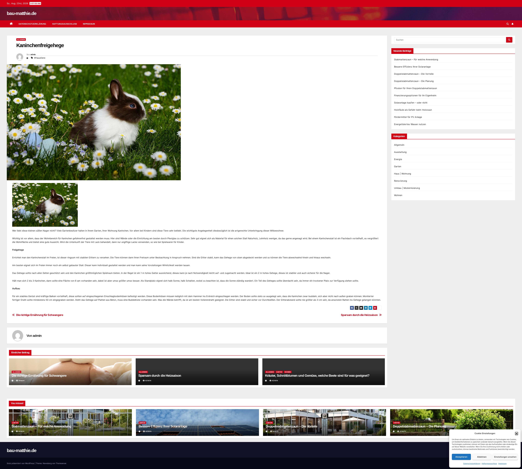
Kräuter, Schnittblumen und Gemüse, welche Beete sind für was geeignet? (317, 375)
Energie (398, 159)
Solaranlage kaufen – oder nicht (411, 102)
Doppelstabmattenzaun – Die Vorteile (414, 73)
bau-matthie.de (21, 13)
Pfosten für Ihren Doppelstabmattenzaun (415, 88)
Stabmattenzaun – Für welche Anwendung (416, 59)
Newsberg (47, 463)
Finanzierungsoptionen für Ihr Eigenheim (415, 95)
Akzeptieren (461, 457)
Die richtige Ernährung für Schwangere (39, 315)
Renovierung (400, 180)
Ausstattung (400, 152)
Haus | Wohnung (402, 173)
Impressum (502, 463)
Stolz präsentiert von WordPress (21, 463)
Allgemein (21, 39)
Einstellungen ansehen (505, 457)
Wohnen (288, 372)
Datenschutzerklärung (471, 463)
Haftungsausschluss (489, 463)
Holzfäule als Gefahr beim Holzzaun (413, 109)
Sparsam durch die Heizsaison (359, 315)
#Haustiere (39, 57)
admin (33, 54)
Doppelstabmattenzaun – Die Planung (414, 81)
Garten (279, 372)
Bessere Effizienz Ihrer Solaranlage (412, 66)
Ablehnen (482, 457)
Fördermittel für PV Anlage (408, 117)
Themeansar (61, 463)
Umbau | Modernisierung (407, 188)
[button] (516, 433)
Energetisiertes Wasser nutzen (410, 124)
